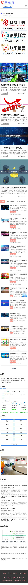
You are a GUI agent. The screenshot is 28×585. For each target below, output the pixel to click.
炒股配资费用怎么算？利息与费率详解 (18, 354)
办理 (21, 436)
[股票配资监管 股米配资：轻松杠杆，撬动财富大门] (14, 535)
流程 (7, 436)
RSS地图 (16, 578)
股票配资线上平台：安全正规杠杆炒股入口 (18, 288)
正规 (21, 439)
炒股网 (2, 196)
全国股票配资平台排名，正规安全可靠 (18, 340)
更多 (24, 13)
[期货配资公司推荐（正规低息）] (14, 136)
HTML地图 (21, 578)
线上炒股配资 (13, 226)
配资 (7, 421)
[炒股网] (7, 2)
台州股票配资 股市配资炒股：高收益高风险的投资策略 (14, 485)
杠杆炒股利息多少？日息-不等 (17, 301)
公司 (21, 424)
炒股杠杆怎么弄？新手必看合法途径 (18, 205)
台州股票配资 (4, 93)
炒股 (21, 432)
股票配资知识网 (17, 580)
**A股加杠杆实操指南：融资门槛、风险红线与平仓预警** (18, 246)
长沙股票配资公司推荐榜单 (16, 326)
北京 (7, 424)
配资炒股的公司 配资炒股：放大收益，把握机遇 (13, 553)
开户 (7, 432)
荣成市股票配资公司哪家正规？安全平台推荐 (18, 232)
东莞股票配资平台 (5, 123)
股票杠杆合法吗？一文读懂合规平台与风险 (18, 274)
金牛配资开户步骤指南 (15, 313)
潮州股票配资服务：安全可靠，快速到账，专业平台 (18, 219)
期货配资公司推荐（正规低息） (14, 148)
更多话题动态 (14, 444)
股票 (21, 421)
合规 (7, 428)
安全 (7, 439)
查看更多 (14, 368)
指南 (21, 428)
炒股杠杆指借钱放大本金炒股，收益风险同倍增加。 (18, 260)
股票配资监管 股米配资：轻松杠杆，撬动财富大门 (13, 542)
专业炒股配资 (4, 156)
